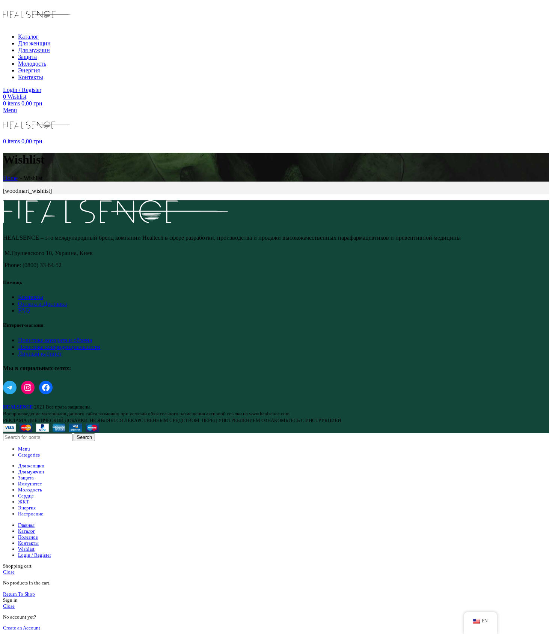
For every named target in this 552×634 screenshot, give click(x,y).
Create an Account (21, 628)
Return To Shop (19, 594)
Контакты (30, 297)
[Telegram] (10, 387)
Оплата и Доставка (42, 303)
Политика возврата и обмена (55, 340)
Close (9, 572)
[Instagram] (28, 387)
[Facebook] (46, 387)
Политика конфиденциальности (59, 347)
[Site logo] (37, 24)
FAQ (24, 310)
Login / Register (34, 555)
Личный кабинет (40, 353)
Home (10, 178)
